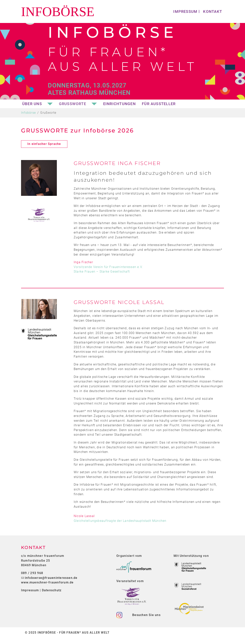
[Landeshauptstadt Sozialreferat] (190, 588)
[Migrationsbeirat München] (190, 608)
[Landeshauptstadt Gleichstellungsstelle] (190, 567)
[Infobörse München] (60, 11)
